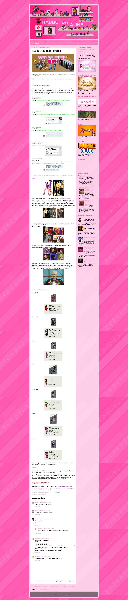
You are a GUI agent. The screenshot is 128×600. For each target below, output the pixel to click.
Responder (37, 506)
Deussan (37, 538)
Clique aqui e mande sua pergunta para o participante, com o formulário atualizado (53, 175)
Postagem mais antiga (68, 586)
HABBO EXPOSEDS (84, 200)
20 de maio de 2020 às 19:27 (45, 502)
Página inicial (54, 586)
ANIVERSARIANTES (44, 41)
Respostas (38, 525)
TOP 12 (55, 41)
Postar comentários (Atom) (41, 589)
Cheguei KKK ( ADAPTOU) (89, 218)
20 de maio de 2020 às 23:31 (45, 556)
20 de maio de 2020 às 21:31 (45, 538)
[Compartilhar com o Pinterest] (59, 492)
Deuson (37, 556)
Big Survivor (82, 175)
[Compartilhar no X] (57, 492)
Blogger (70, 594)
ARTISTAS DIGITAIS (81, 41)
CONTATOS (35, 43)
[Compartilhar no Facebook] (58, 492)
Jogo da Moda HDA (42, 494)
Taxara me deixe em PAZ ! (89, 227)
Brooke (36, 502)
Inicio (33, 41)
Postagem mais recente (39, 586)
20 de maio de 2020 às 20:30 (47, 519)
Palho (39, 528)
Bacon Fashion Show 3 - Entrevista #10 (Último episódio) (89, 249)
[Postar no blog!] (55, 492)
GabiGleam (37, 519)
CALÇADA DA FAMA (66, 41)
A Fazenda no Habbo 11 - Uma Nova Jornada (86, 188)
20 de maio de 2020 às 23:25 (47, 528)
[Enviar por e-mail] (54, 492)
